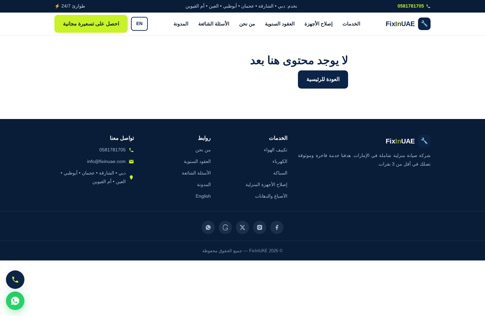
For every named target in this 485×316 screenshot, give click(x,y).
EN (139, 23)
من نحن (247, 23)
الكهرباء (280, 161)
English (203, 196)
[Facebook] (276, 227)
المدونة (181, 23)
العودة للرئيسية (323, 79)
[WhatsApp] (208, 227)
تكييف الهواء (275, 149)
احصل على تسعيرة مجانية (91, 23)
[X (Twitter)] (242, 227)
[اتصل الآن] (15, 279)
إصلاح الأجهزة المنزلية (266, 184)
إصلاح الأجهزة (319, 23)
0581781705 (411, 6)
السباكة (280, 173)
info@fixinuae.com (106, 161)
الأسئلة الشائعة (213, 23)
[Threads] (225, 227)
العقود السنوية (280, 23)
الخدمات (351, 23)
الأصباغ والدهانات (271, 196)
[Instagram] (259, 227)
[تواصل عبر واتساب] (15, 301)
